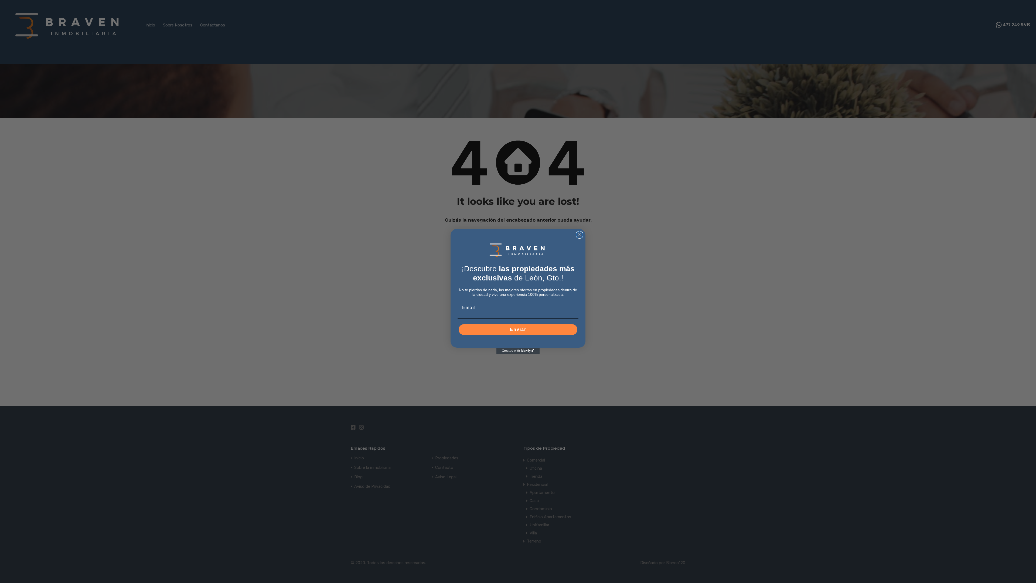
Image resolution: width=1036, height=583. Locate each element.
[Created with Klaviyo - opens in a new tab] (518, 351)
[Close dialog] (579, 235)
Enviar (518, 329)
